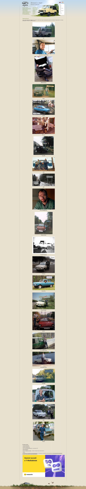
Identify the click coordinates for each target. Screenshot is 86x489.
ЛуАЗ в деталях (25, 10)
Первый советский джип (26, 8)
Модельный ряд (25, 9)
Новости (34, 11)
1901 (60, 9)
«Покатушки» (35, 9)
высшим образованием (26, 445)
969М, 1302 (61, 8)
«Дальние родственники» (26, 11)
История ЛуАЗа (25, 7)
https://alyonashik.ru (25, 449)
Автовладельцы (35, 7)
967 (60, 4)
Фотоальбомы (35, 8)
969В (60, 5)
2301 (60, 11)
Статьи (34, 10)
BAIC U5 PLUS (29, 448)
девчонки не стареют (28, 450)
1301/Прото (61, 10)
